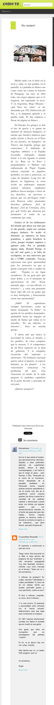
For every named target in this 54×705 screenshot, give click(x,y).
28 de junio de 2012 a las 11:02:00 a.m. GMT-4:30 (31, 539)
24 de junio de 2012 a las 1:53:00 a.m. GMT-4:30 (30, 451)
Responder (23, 529)
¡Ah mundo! (28, 25)
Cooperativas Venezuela (28, 537)
